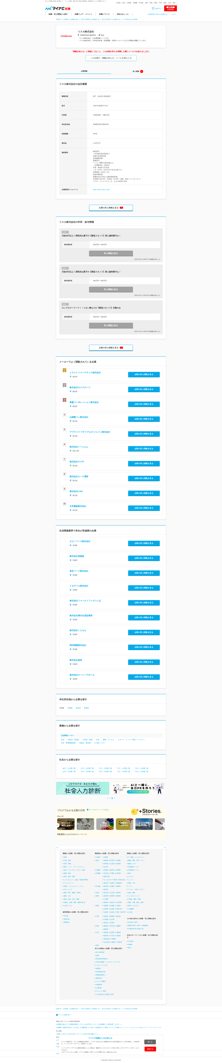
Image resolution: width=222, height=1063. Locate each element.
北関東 (129, 3)
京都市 (106, 912)
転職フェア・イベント (83, 14)
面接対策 (99, 1027)
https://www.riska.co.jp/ (101, 189)
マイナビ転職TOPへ (65, 1015)
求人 (64, 1034)
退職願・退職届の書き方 (64, 1027)
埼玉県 (106, 873)
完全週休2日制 (100, 972)
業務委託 (66, 922)
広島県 (106, 919)
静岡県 (112, 896)
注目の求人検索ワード (91, 1034)
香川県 (112, 926)
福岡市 (114, 942)
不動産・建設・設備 (134, 899)
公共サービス (68, 905)
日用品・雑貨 (87, 740)
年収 (77, 1027)
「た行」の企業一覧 (123, 768)
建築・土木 (67, 896)
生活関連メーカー (67, 735)
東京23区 (122, 880)
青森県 (106, 860)
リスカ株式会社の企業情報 (129, 19)
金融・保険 (131, 892)
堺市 (117, 912)
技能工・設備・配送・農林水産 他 (74, 902)
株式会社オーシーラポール (82, 675)
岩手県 (112, 860)
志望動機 (102, 1024)
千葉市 (115, 880)
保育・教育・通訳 (69, 876)
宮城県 (118, 860)
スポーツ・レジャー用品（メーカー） (131, 740)
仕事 (91, 1027)
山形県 (112, 863)
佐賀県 (112, 932)
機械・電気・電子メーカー (136, 860)
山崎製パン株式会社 (79, 417)
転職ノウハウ (104, 14)
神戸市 (123, 912)
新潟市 (106, 889)
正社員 (66, 916)
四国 (164, 3)
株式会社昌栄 (76, 660)
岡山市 (106, 923)
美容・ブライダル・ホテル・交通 (74, 870)
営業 (65, 857)
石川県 (112, 892)
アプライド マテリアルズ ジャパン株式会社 (90, 432)
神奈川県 (106, 876)
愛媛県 (118, 926)
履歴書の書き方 (62, 1024)
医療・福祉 (67, 873)
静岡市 (106, 902)
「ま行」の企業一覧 (86, 771)
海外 (174, 3)
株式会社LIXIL (76, 491)
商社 (129, 873)
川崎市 (112, 883)
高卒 (129, 948)
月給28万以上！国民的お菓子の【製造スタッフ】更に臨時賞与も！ (91, 236)
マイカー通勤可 (101, 981)
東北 (123, 3)
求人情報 (136, 71)
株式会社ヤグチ (77, 461)
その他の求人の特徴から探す (105, 994)
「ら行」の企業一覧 (123, 771)
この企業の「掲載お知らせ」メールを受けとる (111, 58)
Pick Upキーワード (75, 1034)
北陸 (146, 3)
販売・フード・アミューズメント (74, 867)
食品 (62, 740)
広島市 (112, 923)
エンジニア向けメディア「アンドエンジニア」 (147, 1027)
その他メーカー (99, 743)
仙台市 (106, 867)
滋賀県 (106, 905)
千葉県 (112, 873)
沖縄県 (114, 939)
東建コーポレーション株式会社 (84, 402)
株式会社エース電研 (79, 476)
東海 (151, 3)
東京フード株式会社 (79, 571)
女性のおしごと (123, 14)
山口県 (112, 919)
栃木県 (78, 708)
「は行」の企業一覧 (68, 771)
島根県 (112, 916)
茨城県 (70, 708)
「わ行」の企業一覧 (141, 771)
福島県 (118, 863)
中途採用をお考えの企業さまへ (158, 14)
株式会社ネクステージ (80, 387)
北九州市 (106, 942)
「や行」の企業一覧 (104, 771)
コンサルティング (133, 896)
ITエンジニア (68, 889)
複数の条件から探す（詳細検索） (138, 925)
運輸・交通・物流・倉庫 (135, 902)
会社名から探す (133, 922)
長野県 (118, 886)
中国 (160, 3)
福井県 (118, 892)
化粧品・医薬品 (73, 740)
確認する (150, 1049)
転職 (58, 1034)
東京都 (118, 873)
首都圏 (135, 3)
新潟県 (106, 886)
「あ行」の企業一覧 (68, 768)
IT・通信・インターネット (136, 857)
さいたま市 (107, 880)
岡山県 (118, 916)
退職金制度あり (101, 975)
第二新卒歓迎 (100, 952)
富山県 (106, 892)
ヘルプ (173, 14)
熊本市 (120, 942)
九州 (169, 3)
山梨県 (112, 886)
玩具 (97, 740)
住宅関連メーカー (133, 867)
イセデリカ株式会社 (79, 586)
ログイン (158, 8)
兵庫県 (106, 909)
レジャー (131, 880)
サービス (131, 876)
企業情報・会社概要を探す (70, 19)
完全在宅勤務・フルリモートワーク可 (108, 962)
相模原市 (119, 883)
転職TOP (58, 19)
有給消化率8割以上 (102, 959)
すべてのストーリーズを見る (99, 810)
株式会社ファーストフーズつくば (85, 601)
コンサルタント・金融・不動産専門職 (76, 880)
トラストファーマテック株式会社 (85, 372)
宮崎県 (118, 935)
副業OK (98, 968)
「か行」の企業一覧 (86, 768)
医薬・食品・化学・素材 (71, 899)
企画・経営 (67, 860)
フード (130, 886)
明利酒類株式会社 (78, 645)
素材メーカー (132, 863)
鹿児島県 (106, 939)
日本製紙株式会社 (78, 506)
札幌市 (106, 857)
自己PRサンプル (91, 1024)
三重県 (106, 899)
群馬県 (86, 708)
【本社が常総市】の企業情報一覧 (110, 19)
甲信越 (141, 3)
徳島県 (106, 926)
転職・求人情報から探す (58, 14)
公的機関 (131, 909)
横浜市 (106, 883)
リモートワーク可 (101, 965)
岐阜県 (106, 896)
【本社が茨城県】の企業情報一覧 (89, 19)
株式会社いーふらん (79, 447)
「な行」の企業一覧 (141, 768)
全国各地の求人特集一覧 (135, 929)
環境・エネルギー (133, 905)
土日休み (131, 941)
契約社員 (66, 919)
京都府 (112, 905)
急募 (97, 955)
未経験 (130, 944)
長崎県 (118, 932)
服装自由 (99, 978)
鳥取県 (106, 916)
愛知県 (118, 896)
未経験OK (99, 984)
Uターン (119, 1024)
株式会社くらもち (78, 630)
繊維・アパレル (108, 740)
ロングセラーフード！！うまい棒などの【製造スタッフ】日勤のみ (91, 308)
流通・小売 (131, 883)
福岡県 (106, 932)
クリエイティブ (69, 883)
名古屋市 (119, 902)
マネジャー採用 (101, 991)
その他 (130, 912)
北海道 (118, 3)
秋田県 (106, 863)
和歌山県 (119, 909)
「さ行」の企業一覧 (104, 768)
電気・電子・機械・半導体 (72, 892)
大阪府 (118, 905)
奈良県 (112, 909)
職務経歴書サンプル (76, 1024)
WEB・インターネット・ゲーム (74, 886)
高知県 (106, 929)
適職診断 (84, 1027)
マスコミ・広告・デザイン (136, 889)
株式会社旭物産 (77, 556)
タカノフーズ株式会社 (80, 541)
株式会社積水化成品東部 (81, 615)
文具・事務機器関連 (68, 743)
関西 (155, 3)
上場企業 (99, 988)
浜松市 (112, 902)
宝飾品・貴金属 (85, 743)
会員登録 (170, 8)
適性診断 (110, 1024)
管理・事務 (67, 863)
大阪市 (112, 912)
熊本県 (106, 935)
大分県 (112, 935)
